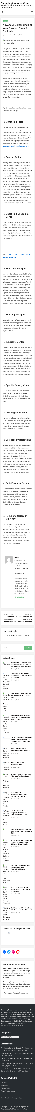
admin (6, 35)
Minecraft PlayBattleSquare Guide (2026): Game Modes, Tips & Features (20, 717)
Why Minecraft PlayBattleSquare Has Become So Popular (19, 794)
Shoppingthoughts (9, 968)
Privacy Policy (5, 1088)
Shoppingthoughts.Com (15, 3)
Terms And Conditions (8, 1091)
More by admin (19, 597)
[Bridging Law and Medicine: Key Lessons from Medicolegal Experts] (6, 865)
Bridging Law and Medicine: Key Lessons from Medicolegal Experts (21, 867)
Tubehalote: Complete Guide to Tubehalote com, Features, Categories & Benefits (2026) (21, 664)
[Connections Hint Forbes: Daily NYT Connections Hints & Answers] (6, 674)
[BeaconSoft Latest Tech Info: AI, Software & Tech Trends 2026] (6, 693)
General (5, 21)
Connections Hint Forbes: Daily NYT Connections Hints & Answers (21, 675)
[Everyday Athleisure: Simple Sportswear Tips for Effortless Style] (6, 829)
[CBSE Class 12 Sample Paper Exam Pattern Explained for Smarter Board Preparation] (6, 737)
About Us (4, 1082)
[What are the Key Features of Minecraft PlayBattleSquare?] (6, 774)
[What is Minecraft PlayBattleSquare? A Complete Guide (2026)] (6, 811)
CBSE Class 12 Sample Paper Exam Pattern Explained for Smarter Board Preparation (21, 739)
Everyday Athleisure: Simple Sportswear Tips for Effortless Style (21, 831)
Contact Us (4, 1085)
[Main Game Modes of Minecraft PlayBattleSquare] (6, 749)
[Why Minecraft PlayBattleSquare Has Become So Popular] (6, 792)
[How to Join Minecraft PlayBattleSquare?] (6, 762)
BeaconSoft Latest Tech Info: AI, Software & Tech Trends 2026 (21, 695)
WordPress (13, 1109)
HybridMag (23, 1109)
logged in (14, 635)
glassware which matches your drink (16, 146)
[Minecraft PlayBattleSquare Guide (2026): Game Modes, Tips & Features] (6, 715)
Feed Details (5, 1098)
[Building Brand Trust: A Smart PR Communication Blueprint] (6, 908)
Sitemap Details (17, 1098)
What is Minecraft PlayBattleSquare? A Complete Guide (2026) (19, 812)
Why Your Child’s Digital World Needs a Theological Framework (20, 889)
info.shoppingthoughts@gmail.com (12, 1025)
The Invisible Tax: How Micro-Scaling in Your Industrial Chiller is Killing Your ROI (21, 842)
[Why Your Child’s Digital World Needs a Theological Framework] (6, 887)
